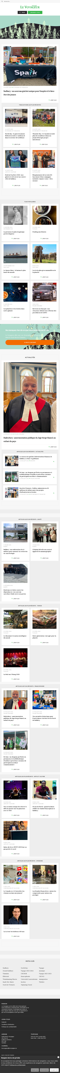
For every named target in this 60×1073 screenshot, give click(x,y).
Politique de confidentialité (17, 1065)
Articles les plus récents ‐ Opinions (30, 861)
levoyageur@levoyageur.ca (9, 1048)
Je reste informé (30, 342)
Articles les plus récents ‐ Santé (30, 519)
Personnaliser (44, 1070)
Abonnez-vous (35, 12)
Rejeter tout (35, 1070)
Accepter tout (54, 1070)
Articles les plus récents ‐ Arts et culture (30, 776)
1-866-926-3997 (41, 1038)
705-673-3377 (34, 1036)
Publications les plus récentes (30, 105)
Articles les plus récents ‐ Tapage (30, 605)
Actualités (30, 357)
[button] (22, 12)
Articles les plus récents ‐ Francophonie (30, 686)
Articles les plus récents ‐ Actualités (30, 451)
